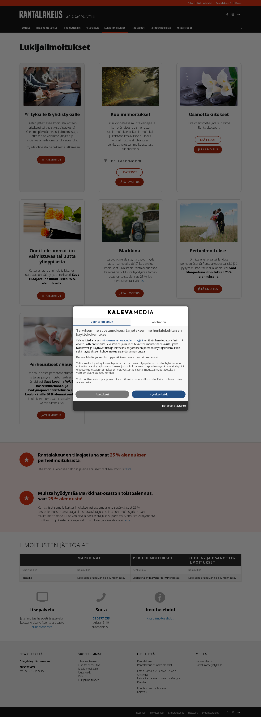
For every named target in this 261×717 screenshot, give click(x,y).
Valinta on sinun (102, 321)
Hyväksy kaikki (158, 394)
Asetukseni (159, 322)
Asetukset (102, 394)
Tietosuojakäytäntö (174, 406)
